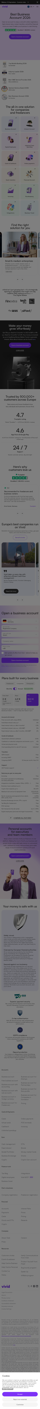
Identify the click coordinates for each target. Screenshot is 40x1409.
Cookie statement (7, 1389)
